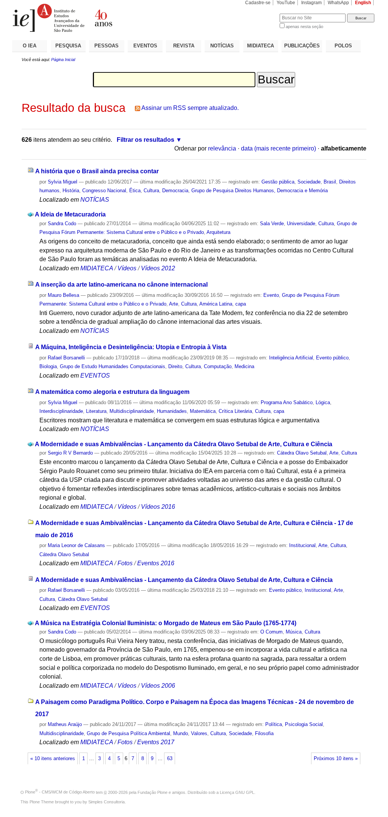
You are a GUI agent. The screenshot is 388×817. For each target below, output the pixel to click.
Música (294, 632)
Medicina (244, 366)
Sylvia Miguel (62, 182)
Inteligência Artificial (291, 358)
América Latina (215, 304)
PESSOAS (106, 46)
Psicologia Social (304, 724)
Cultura (151, 190)
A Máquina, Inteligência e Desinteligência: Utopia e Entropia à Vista (131, 347)
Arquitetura (218, 232)
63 (169, 758)
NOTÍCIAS (222, 46)
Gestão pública (277, 182)
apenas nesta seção (304, 26)
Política (273, 724)
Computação (218, 366)
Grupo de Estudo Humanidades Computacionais (112, 366)
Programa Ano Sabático (287, 402)
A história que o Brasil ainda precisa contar (97, 171)
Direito (175, 366)
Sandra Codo (62, 223)
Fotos (125, 563)
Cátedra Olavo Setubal (302, 453)
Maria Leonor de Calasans (76, 545)
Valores (199, 733)
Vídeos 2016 (158, 506)
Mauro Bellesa (63, 295)
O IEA (29, 46)
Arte (173, 304)
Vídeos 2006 (158, 685)
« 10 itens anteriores (52, 758)
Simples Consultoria (106, 802)
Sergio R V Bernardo (70, 453)
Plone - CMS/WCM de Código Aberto (60, 792)
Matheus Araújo (65, 724)
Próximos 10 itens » (336, 758)
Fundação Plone (152, 792)
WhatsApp (338, 2)
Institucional (302, 545)
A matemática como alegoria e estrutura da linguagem (112, 392)
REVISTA (183, 46)
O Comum (271, 632)
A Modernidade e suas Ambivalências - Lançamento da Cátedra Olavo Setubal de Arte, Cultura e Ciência (183, 444)
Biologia (48, 366)
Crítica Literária (235, 411)
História (71, 190)
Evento (271, 295)
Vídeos (126, 268)
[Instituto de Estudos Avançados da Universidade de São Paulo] (103, 18)
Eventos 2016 (155, 563)
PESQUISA (68, 46)
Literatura (96, 411)
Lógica (323, 402)
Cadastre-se (258, 2)
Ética (135, 190)
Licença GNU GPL (237, 792)
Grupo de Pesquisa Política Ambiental (128, 733)
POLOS (343, 46)
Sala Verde (272, 223)
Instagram (311, 2)
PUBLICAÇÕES (302, 46)
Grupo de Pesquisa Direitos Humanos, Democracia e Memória (259, 190)
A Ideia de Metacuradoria (70, 214)
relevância (222, 148)
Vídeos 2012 (158, 268)
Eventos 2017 (155, 742)
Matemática (203, 411)
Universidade (301, 223)
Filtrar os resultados (145, 139)
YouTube (286, 2)
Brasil (330, 182)
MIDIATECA (260, 46)
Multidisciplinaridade (132, 411)
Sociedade (309, 182)
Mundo (180, 733)
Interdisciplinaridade (61, 411)
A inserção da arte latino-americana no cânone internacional (121, 284)
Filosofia (264, 733)
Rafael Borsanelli (66, 358)
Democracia (175, 190)
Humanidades (172, 411)
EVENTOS (145, 46)
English (363, 2)
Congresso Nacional (104, 190)
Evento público (332, 358)
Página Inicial (63, 59)
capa (240, 304)
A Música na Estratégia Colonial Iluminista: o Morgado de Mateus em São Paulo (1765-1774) (165, 623)
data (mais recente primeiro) (278, 148)
